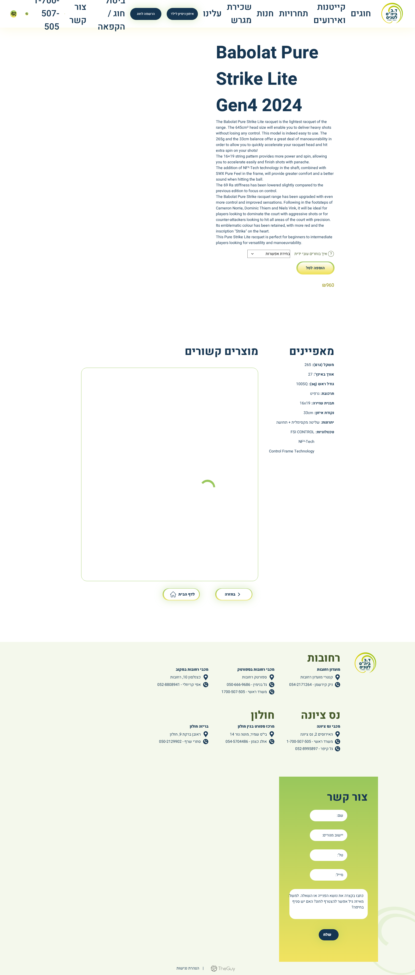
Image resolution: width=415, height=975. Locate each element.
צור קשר (77, 13)
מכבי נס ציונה (328, 726)
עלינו (212, 13)
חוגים (361, 13)
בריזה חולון (199, 726)
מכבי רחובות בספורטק (256, 669)
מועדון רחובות (328, 669)
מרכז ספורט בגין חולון (256, 726)
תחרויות (293, 13)
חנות (265, 13)
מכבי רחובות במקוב (192, 669)
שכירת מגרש (239, 13)
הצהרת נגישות (188, 968)
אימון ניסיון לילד (182, 13)
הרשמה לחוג (146, 13)
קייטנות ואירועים (329, 13)
